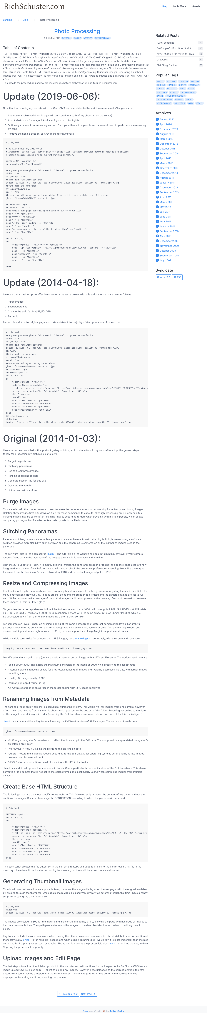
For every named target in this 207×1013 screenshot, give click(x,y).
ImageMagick (82, 638)
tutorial (66, 38)
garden (172, 85)
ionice (26, 939)
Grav (85, 1011)
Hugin (50, 553)
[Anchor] (104, 96)
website (88, 38)
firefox (179, 99)
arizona (195, 81)
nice (112, 943)
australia (194, 85)
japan (160, 96)
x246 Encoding (165, 42)
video (182, 88)
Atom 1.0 (164, 277)
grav (190, 103)
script (77, 38)
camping (183, 81)
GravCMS (162, 59)
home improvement (175, 96)
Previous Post (69, 993)
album (189, 99)
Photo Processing (77, 31)
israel (199, 103)
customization (164, 99)
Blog (164, 6)
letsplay (172, 88)
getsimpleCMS (102, 38)
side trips (162, 92)
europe (160, 88)
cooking (161, 85)
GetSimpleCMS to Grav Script (174, 48)
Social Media (179, 6)
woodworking (164, 103)
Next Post (87, 993)
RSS (178, 277)
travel (160, 81)
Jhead (6, 721)
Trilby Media (117, 1011)
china (191, 88)
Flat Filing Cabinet (167, 65)
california (179, 103)
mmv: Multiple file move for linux (175, 53)
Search (196, 6)
